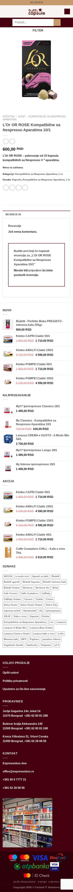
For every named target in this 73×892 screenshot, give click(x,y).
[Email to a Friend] (25, 188)
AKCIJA (8, 576)
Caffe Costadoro (29, 593)
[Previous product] (12, 141)
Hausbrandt (29, 610)
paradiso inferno (51, 639)
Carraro (28, 599)
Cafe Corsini (10, 593)
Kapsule (16, 179)
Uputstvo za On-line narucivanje (24, 689)
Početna (9, 116)
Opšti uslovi (11, 672)
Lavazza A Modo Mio (15, 627)
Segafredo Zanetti (13, 645)
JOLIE (7, 616)
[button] (5, 11)
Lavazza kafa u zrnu (44, 633)
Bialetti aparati (11, 582)
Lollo (61, 633)
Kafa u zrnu (20, 616)
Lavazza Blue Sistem (41, 627)
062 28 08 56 (36, 2)
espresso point (12, 610)
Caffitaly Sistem (12, 599)
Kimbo (45, 616)
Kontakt (54, 882)
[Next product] (6, 141)
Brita (55, 587)
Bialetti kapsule (31, 582)
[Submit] (57, 22)
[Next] (15, 103)
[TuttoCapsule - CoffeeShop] (36, 11)
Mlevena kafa (11, 639)
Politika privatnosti (15, 680)
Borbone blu (42, 587)
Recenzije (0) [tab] (13, 214)
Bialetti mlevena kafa (54, 582)
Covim (49, 599)
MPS (23, 639)
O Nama (42, 882)
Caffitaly (45, 593)
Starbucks (31, 645)
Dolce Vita (51, 605)
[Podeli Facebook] (12, 188)
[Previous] (6, 103)
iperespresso (53, 610)
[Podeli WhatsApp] (6, 188)
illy (41, 610)
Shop (21, 116)
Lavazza (61, 622)
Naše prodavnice (24, 882)
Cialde (39, 599)
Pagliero (34, 639)
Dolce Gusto (10, 605)
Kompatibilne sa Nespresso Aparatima (36, 174)
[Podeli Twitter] (19, 188)
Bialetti (55, 576)
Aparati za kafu (40, 576)
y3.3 (57, 645)
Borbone (27, 587)
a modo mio (22, 576)
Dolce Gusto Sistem (31, 605)
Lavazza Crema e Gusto (17, 633)
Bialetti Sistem (12, 587)
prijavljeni (35, 270)
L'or (61, 174)
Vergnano (46, 645)
